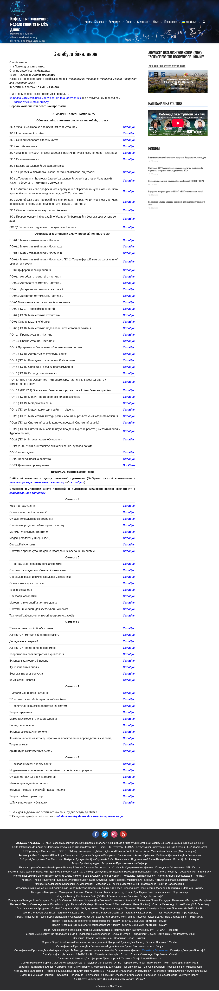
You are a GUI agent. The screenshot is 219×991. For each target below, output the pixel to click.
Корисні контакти (45, 879)
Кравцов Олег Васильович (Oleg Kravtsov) (82, 879)
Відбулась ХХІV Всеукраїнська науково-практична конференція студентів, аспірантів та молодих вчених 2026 (175, 169)
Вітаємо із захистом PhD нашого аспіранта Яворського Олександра (177, 157)
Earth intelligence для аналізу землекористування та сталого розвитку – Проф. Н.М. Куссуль (67, 847)
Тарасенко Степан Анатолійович (143, 962)
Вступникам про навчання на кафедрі (124, 863)
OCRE (62, 851)
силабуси (77, 482)
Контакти (201, 875)
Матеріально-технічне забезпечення (117, 883)
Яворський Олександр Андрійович (121, 974)
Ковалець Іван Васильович (140, 875)
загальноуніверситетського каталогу (36, 482)
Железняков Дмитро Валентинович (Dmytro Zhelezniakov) (47, 875)
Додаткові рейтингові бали (195, 871)
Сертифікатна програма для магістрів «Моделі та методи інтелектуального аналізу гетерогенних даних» (77, 950)
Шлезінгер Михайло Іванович (37, 974)
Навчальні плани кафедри (154, 900)
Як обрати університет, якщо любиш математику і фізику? (109, 979)
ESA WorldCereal (197, 847)
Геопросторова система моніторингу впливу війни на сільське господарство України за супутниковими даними (86, 867)
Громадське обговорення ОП (172, 867)
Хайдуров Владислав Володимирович (129, 970)
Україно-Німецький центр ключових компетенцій (75, 970)
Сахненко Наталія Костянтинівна (92, 938)
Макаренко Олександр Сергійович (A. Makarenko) (64, 883)
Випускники (122, 859)
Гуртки (196, 867)
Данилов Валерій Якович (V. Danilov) (71, 871)
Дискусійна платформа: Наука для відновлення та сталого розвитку (136, 871)
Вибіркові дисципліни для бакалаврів (178, 855)
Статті (173, 954)
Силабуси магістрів (106, 954)
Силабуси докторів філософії (187, 950)
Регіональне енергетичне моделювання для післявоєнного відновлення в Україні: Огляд (77, 933)
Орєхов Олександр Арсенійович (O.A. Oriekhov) (180, 904)
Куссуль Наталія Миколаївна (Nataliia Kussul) (170, 879)
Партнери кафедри (111, 908)
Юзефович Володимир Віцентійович (77, 974)
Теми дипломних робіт (185, 962)
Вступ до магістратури (85, 863)
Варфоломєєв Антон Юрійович (136, 855)
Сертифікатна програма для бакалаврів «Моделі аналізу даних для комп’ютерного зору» (109, 946)
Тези (166, 962)
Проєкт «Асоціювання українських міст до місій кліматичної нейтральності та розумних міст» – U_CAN (103, 929)
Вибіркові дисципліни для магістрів (41, 859)
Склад (124, 954)
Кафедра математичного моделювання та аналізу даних (29, 23)
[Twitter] (104, 834)
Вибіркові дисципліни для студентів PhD (88, 859)
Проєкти (173, 929)
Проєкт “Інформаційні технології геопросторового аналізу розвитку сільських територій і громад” (109, 920)
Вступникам (114, 21)
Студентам (142, 21)
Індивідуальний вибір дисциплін (102, 875)
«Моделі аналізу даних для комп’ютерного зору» (90, 816)
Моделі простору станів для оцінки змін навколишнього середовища (146, 892)
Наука (156, 21)
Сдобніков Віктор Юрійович (130, 938)
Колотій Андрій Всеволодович (175, 875)
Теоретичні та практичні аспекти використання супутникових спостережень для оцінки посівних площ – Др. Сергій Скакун (91, 966)
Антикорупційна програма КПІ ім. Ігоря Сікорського (48, 855)
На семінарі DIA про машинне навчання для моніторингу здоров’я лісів (176, 203)
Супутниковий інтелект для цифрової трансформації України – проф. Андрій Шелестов (109, 958)
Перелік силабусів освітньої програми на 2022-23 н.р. (170, 908)
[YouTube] (123, 834)
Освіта (129, 21)
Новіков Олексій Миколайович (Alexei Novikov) (122, 904)
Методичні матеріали (43, 892)
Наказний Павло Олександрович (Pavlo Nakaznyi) (39, 904)
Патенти (130, 908)
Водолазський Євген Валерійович (151, 859)
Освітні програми (61, 908)
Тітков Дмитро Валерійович (28, 970)
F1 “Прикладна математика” (39, 851)
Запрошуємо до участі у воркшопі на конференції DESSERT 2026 (176, 180)
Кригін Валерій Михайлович (125, 879)
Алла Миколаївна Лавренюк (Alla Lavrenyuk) (170, 851)
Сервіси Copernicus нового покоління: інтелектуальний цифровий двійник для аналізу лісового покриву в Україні (109, 942)
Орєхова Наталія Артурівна (33, 908)
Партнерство (170, 21)
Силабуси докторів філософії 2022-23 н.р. (68, 954)
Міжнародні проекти (71, 892)
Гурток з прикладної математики (28, 871)
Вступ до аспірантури (186, 859)
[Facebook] (95, 834)
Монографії (156, 896)
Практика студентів (168, 912)
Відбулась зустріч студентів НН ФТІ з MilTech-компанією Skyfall (175, 191)
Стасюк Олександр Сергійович (149, 954)
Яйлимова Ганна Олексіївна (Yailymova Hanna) (171, 974)
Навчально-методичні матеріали (191, 900)
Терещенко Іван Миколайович (184, 966)
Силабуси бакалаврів (155, 950)
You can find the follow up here (166, 65)
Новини (88, 21)
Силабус (129, 127)
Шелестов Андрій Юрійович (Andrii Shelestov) (180, 970)
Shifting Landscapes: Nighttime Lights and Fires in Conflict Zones (105, 851)
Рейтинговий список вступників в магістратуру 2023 (163, 933)
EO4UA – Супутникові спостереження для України (155, 847)
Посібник (129, 465)
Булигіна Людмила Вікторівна (98, 855)
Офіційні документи (86, 908)
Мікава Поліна (93, 892)
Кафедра (99, 21)
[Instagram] (114, 834)
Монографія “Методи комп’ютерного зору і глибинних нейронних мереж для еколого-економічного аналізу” (72, 900)
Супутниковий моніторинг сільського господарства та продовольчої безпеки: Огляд (71, 962)
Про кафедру (190, 912)
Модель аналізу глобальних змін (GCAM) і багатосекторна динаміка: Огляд (101, 896)
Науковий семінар (82, 904)
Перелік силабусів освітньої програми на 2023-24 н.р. (121, 912)
